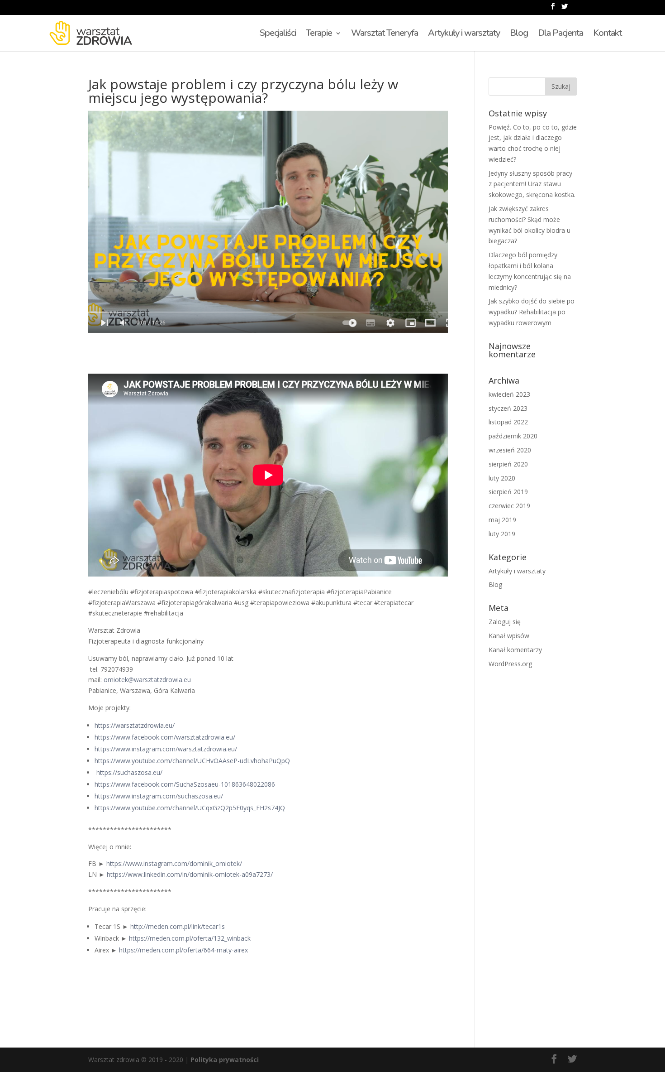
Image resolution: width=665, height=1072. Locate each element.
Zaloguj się (505, 621)
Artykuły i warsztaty (464, 34)
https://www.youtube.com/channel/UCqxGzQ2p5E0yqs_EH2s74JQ (190, 807)
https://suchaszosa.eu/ (129, 772)
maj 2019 (502, 519)
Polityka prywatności (224, 1059)
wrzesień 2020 (510, 450)
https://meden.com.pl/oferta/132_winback (190, 938)
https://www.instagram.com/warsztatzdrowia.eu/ (166, 749)
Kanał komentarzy (515, 649)
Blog (519, 34)
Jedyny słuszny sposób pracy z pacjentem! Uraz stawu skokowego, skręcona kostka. (532, 184)
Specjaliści (278, 34)
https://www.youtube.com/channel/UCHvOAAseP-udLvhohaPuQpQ (192, 760)
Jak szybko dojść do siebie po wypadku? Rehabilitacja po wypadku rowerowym (532, 312)
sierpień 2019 (508, 491)
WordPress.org (510, 663)
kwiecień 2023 (509, 394)
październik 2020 (513, 436)
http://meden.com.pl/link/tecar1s (177, 926)
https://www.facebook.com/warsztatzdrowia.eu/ (165, 737)
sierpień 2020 (508, 464)
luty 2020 (502, 478)
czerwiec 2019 (509, 505)
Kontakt (607, 34)
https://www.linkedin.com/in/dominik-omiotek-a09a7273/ (190, 874)
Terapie (319, 34)
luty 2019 (502, 533)
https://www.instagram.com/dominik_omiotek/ (174, 863)
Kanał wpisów (509, 635)
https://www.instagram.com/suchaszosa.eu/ (159, 796)
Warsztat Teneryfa (384, 34)
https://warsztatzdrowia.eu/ (135, 725)
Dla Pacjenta (560, 34)
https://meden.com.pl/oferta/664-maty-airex (183, 950)
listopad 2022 (508, 422)
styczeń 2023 (508, 408)
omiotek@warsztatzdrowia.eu (147, 679)
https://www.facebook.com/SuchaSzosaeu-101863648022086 (185, 784)
